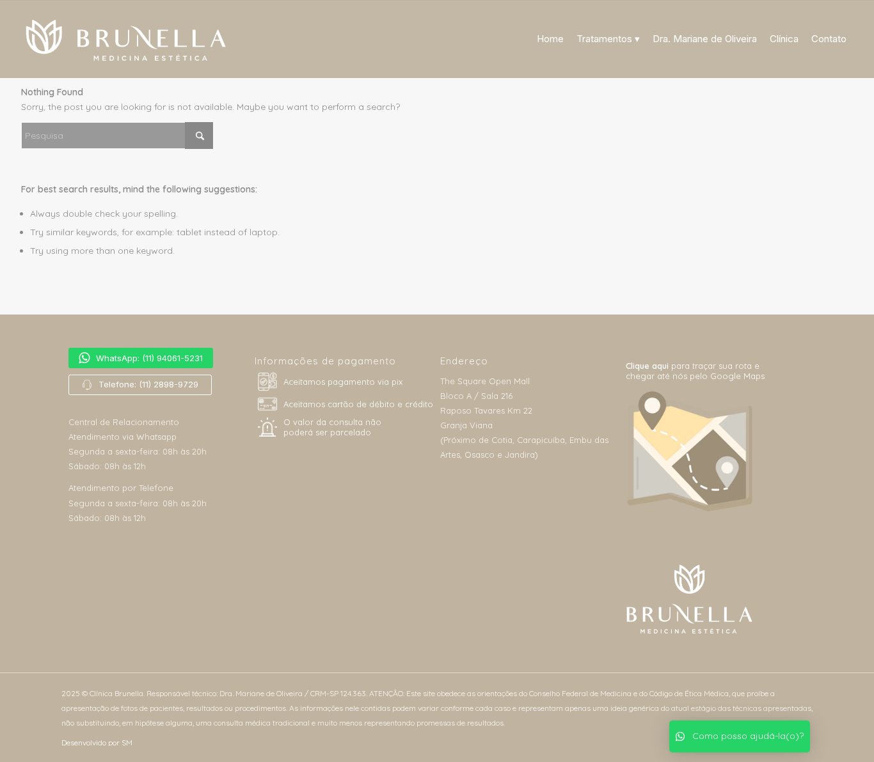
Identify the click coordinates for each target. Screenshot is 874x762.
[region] (157, 371)
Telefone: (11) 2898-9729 (148, 384)
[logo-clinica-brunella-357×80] (135, 39)
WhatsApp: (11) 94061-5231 (149, 358)
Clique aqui (648, 366)
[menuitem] (550, 39)
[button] (739, 736)
